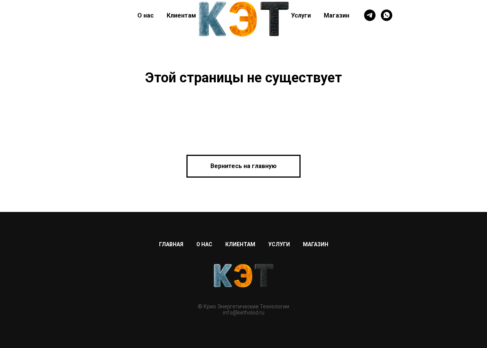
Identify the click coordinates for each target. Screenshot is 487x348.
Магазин (336, 15)
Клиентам (181, 15)
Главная (171, 244)
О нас (145, 15)
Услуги (301, 15)
